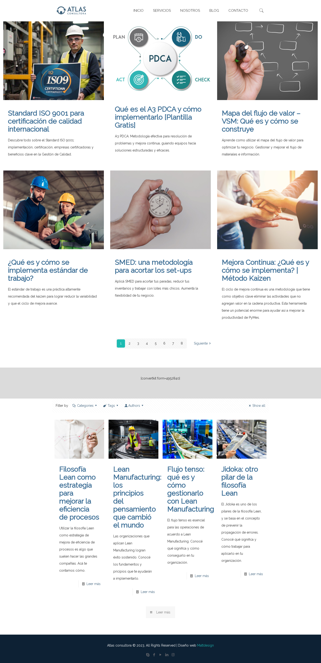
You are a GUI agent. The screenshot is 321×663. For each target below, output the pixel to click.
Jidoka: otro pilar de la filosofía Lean (239, 481)
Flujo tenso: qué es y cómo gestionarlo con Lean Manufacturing (190, 489)
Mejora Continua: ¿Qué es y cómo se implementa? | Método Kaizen (265, 270)
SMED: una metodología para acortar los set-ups (154, 266)
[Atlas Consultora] (72, 10)
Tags (111, 405)
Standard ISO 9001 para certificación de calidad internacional (46, 121)
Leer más (93, 584)
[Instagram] (173, 655)
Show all (258, 405)
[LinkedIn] (166, 655)
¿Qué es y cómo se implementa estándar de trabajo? (48, 270)
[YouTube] (160, 655)
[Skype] (147, 655)
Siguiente (201, 343)
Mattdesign (205, 645)
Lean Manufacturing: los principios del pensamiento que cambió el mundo (137, 497)
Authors (134, 405)
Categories (85, 405)
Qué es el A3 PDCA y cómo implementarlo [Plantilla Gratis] (158, 117)
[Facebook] (154, 655)
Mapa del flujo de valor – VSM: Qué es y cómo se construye (261, 121)
